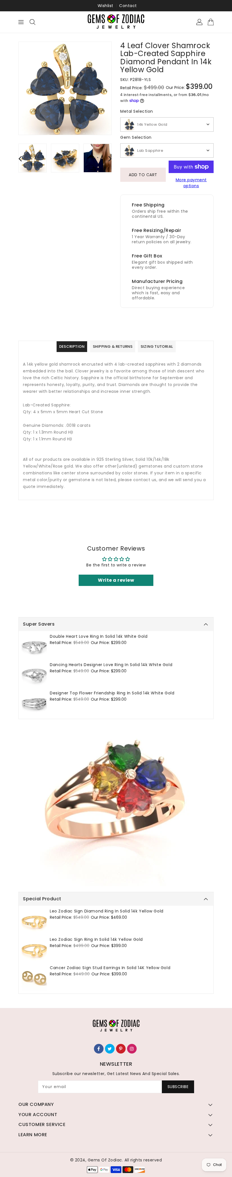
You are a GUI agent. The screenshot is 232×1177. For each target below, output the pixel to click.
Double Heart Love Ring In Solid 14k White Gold (99, 636)
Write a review (116, 580)
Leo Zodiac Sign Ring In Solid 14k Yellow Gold (96, 939)
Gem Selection (136, 137)
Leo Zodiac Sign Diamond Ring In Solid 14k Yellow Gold (107, 911)
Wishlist (105, 5)
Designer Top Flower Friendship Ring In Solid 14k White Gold (112, 693)
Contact (128, 5)
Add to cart (143, 175)
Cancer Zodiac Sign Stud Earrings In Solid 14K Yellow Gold (110, 967)
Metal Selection (136, 111)
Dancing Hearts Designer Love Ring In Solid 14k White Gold (111, 664)
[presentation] (20, 158)
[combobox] (167, 124)
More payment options (191, 183)
